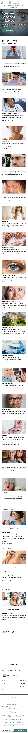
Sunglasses (6, 541)
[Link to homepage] (14, 2)
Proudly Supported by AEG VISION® (14, 716)
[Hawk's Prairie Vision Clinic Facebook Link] (14, 697)
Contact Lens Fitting (7, 572)
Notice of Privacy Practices (9, 722)
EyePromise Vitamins (7, 613)
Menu (2, 3)
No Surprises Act (20, 721)
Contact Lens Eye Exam (9, 580)
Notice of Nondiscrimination (9, 721)
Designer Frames (6, 532)
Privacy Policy (20, 722)
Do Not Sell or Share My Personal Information (14, 725)
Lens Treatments (8, 543)
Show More (22, 680)
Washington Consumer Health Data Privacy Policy (13, 724)
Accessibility (18, 719)
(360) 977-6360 (15, 708)
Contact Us (12, 719)
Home (7, 719)
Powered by (14, 715)
